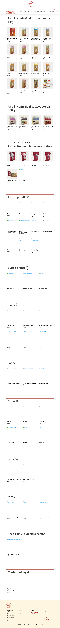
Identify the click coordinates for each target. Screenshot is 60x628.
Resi (45, 611)
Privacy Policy (46, 617)
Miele (50, 11)
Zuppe (35, 11)
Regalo (53, 11)
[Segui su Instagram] (35, 613)
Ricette (57, 11)
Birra (47, 11)
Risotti (32, 11)
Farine (41, 11)
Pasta (38, 11)
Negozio (26, 11)
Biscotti (44, 11)
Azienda (21, 11)
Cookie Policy (46, 619)
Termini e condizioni (48, 613)
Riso (29, 11)
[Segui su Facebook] (32, 613)
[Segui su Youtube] (37, 613)
